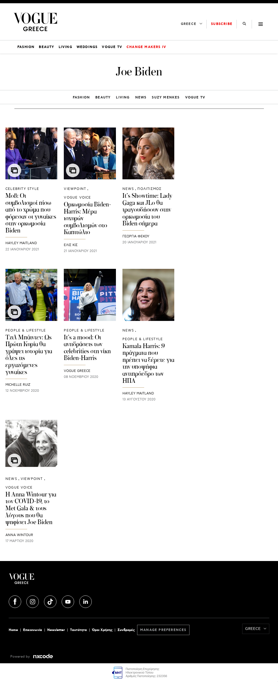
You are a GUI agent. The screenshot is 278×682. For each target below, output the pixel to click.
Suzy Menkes (165, 97)
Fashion (81, 97)
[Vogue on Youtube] (68, 601)
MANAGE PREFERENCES (163, 630)
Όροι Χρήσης (102, 630)
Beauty (102, 97)
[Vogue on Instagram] (33, 601)
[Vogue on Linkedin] (85, 601)
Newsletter (56, 630)
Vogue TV (195, 97)
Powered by (20, 657)
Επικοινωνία (32, 630)
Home (13, 630)
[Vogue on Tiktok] (51, 601)
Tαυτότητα (78, 630)
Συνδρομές (126, 630)
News (141, 97)
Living (122, 97)
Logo (52, 581)
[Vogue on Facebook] (15, 601)
